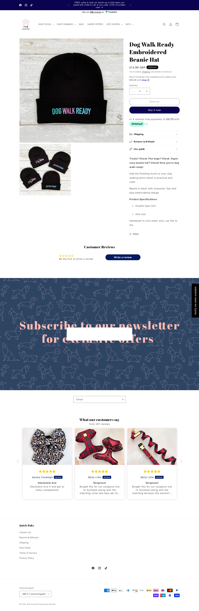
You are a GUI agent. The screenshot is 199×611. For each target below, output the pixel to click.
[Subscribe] (122, 399)
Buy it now (154, 110)
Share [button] (136, 234)
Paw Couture (32, 604)
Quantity (133, 85)
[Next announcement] (130, 5)
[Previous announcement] (68, 5)
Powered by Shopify (47, 604)
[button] (46, 24)
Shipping (146, 72)
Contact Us (25, 532)
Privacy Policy (26, 558)
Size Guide (24, 547)
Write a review (123, 257)
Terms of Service (28, 553)
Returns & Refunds (28, 537)
